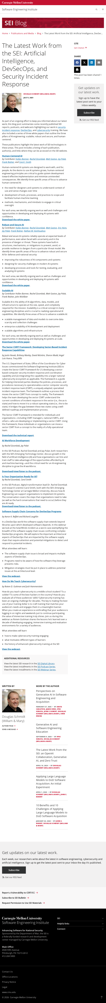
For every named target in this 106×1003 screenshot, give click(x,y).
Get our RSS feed (90, 119)
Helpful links (63, 923)
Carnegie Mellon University (23, 997)
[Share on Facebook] (77, 62)
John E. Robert (50, 711)
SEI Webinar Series (46, 669)
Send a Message (9, 729)
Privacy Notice (9, 982)
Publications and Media (22, 33)
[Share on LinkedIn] (92, 62)
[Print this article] (77, 70)
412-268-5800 (8, 956)
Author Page (7, 726)
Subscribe (89, 112)
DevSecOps (26, 130)
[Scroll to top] (102, 997)
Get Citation (79, 48)
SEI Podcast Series (46, 666)
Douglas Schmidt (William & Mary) (51, 712)
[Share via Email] (99, 62)
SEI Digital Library (45, 663)
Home (5, 33)
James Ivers (51, 709)
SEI (58, 918)
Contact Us (7, 971)
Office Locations (10, 976)
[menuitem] (20, 9)
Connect (61, 928)
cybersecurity (43, 130)
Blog (39, 33)
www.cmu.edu (9, 992)
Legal (4, 987)
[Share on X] (84, 62)
